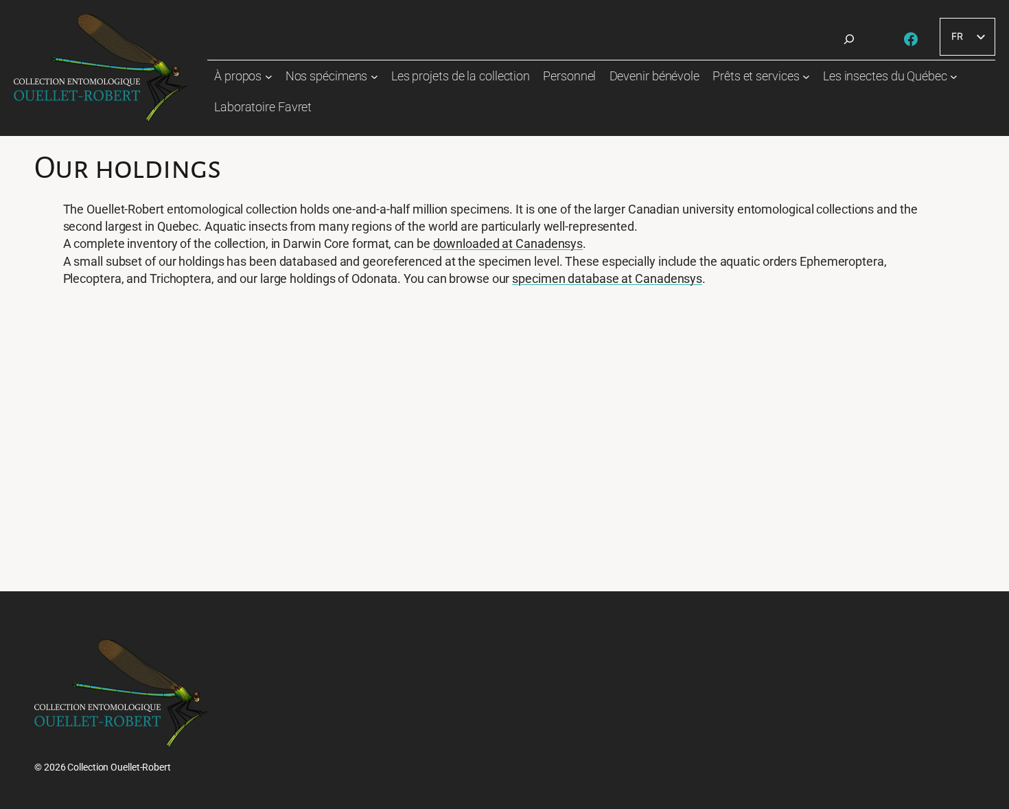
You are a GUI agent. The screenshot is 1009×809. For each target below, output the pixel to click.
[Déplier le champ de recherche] (849, 39)
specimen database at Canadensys (607, 278)
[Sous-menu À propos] (268, 76)
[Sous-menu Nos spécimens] (374, 76)
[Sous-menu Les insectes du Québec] (954, 76)
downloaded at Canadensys (508, 243)
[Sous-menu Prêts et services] (806, 76)
